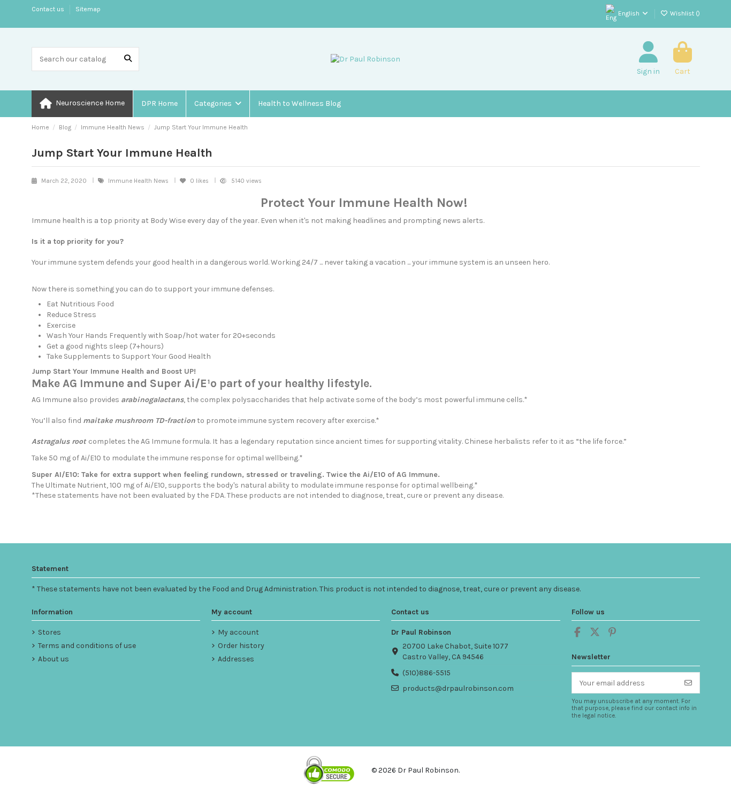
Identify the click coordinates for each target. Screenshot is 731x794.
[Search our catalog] (128, 59)
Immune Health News (139, 181)
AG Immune (51, 399)
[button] (217, 103)
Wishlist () (684, 13)
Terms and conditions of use (87, 645)
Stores (49, 632)
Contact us (49, 9)
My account (238, 632)
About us (53, 659)
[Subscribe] (688, 683)
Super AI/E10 (54, 474)
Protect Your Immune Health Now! (364, 202)
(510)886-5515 (426, 672)
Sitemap (88, 9)
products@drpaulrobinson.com (458, 688)
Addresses (236, 659)
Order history (241, 645)
